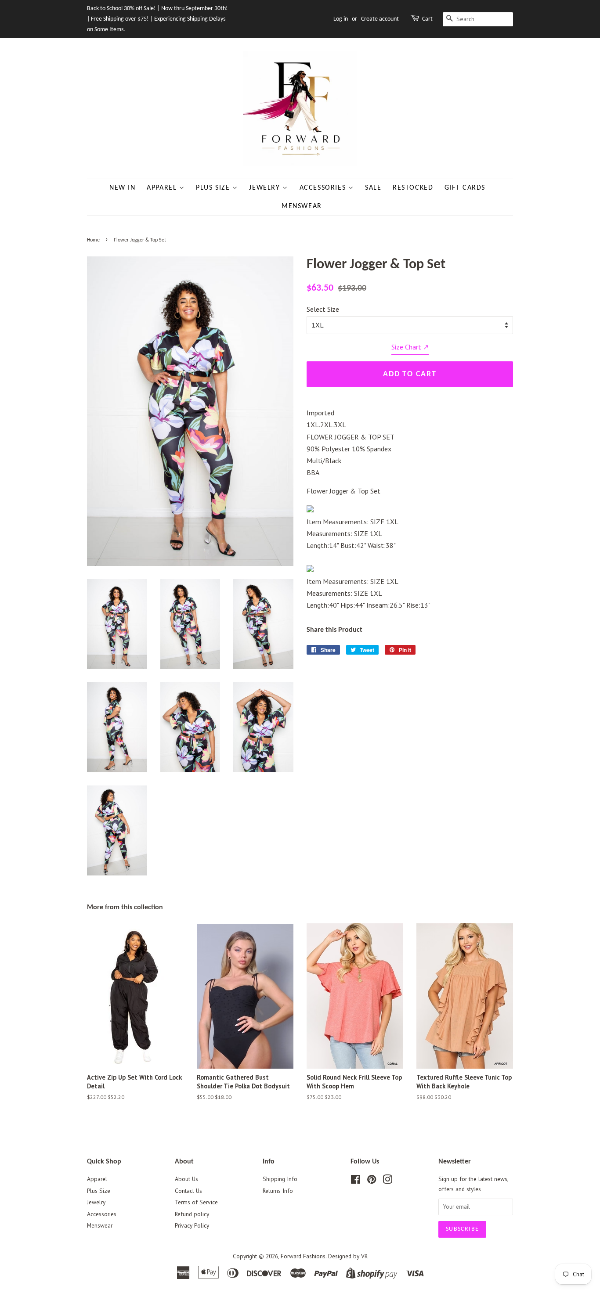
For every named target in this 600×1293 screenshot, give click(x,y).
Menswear (302, 206)
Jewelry (265, 187)
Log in (340, 19)
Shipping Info (280, 1179)
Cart (427, 19)
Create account (380, 19)
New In (122, 187)
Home (93, 240)
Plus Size (214, 187)
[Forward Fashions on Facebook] (356, 1181)
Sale (373, 187)
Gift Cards (465, 187)
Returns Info (278, 1191)
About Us (186, 1179)
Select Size (323, 309)
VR (364, 1256)
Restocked (413, 187)
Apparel (163, 187)
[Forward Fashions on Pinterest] (371, 1181)
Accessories (324, 187)
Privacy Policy (192, 1225)
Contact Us (188, 1191)
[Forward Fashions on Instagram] (387, 1181)
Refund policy (192, 1214)
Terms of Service (196, 1202)
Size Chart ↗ (410, 346)
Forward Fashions (303, 1256)
